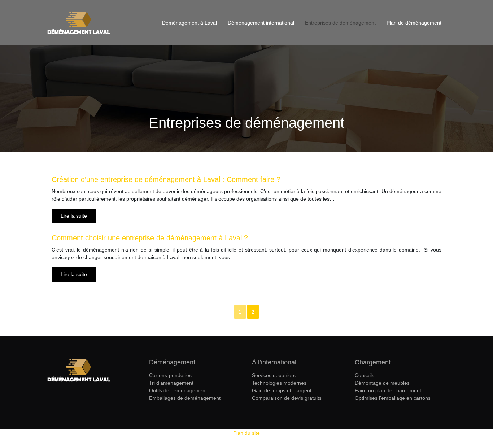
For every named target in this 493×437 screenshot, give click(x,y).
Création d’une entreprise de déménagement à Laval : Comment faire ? (166, 179)
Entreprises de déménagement (340, 23)
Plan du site (246, 433)
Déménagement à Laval (189, 23)
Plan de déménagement (414, 23)
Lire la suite (74, 216)
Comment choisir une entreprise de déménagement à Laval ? (150, 238)
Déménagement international (261, 23)
